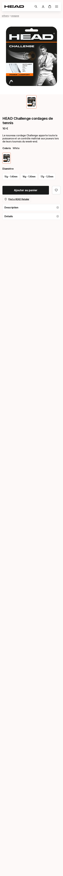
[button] (36, 6)
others (5, 15)
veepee (15, 15)
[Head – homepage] (18, 6)
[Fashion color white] (6, 158)
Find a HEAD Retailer (18, 199)
